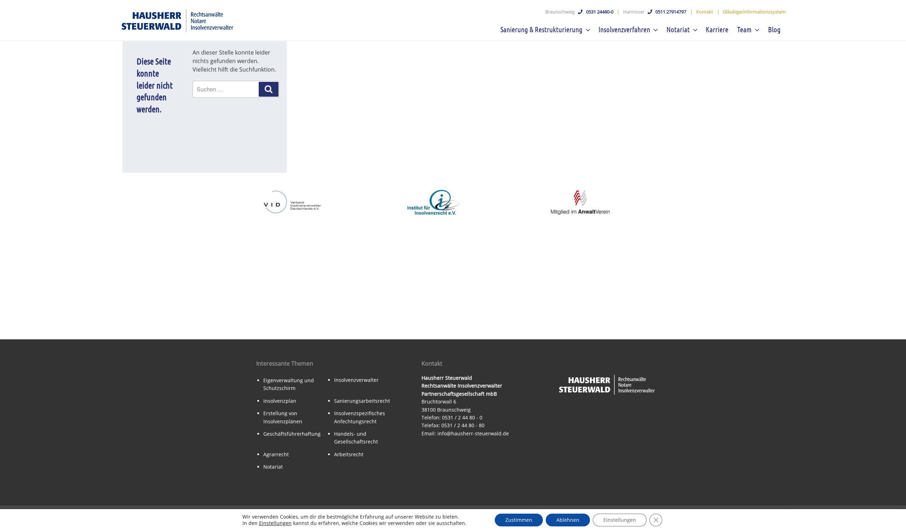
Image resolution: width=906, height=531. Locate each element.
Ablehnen (567, 519)
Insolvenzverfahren (624, 29)
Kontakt (704, 12)
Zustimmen (518, 519)
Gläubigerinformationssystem (754, 12)
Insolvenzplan (279, 400)
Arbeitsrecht (348, 454)
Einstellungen (275, 523)
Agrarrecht (276, 454)
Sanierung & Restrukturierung (541, 29)
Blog (774, 29)
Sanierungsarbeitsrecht (362, 400)
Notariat (678, 29)
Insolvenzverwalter (356, 380)
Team (744, 29)
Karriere (717, 29)
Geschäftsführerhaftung (292, 433)
